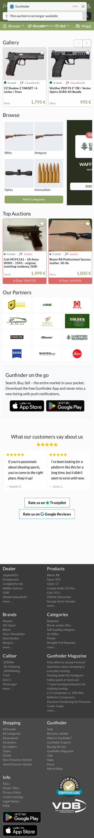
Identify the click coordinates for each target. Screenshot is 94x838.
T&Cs (6, 783)
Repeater (53, 621)
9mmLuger (10, 684)
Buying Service (56, 747)
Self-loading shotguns (61, 629)
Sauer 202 (54, 579)
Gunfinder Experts (59, 742)
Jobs (50, 755)
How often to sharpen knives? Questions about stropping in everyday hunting (66, 666)
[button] (86, 6)
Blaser (7, 629)
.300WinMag (11, 671)
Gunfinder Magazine (60, 751)
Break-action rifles (59, 625)
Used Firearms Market (17, 764)
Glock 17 (53, 584)
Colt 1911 (53, 592)
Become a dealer (58, 733)
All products (10, 738)
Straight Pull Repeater (61, 642)
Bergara (8, 642)
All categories (12, 733)
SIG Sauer (9, 625)
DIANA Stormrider (59, 597)
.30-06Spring (11, 666)
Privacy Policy (12, 792)
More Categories (34, 199)
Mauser (8, 621)
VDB (6, 592)
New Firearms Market (17, 760)
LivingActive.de (13, 584)
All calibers (10, 747)
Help (50, 729)
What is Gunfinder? (59, 738)
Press (50, 764)
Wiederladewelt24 (15, 597)
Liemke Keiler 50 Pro (61, 588)
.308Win (8, 662)
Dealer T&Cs (11, 788)
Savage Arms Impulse (61, 601)
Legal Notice (11, 801)
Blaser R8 (53, 575)
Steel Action (10, 638)
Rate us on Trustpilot (47, 502)
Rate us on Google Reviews (47, 514)
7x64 (6, 675)
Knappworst (11, 579)
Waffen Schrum (13, 588)
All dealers (9, 742)
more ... (7, 601)
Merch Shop (55, 768)
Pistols (51, 638)
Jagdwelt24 (10, 575)
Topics (7, 751)
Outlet (7, 755)
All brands (9, 729)
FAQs (6, 805)
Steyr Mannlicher (14, 634)
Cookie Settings (13, 797)
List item (74, 6)
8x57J (7, 680)
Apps (50, 760)
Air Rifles (53, 634)
